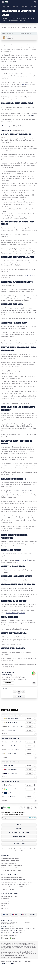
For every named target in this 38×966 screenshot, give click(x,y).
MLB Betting (5, 898)
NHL (33, 914)
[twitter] (24, 808)
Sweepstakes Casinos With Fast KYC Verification (15, 884)
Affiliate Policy (17, 961)
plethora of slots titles (23, 560)
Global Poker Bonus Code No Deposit (11, 865)
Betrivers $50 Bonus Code (8, 863)
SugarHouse (25, 84)
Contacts (8, 961)
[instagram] (31, 808)
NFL (7, 914)
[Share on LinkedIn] (19, 691)
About (19, 824)
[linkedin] (28, 808)
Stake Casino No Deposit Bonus (10, 860)
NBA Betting (5, 901)
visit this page (7, 51)
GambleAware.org (12, 935)
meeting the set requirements (15, 613)
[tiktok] (21, 808)
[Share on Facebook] (23, 691)
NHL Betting (4, 908)
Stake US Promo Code (7, 889)
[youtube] (35, 808)
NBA (15, 914)
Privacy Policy (19, 840)
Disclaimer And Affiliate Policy (19, 832)
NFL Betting (4, 906)
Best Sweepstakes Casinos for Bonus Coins (13, 879)
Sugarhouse (24, 27)
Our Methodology (19, 836)
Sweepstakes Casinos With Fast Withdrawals (13, 887)
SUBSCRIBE (32, 818)
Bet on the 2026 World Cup (9, 896)
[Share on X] (15, 691)
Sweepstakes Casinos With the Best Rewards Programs (16, 882)
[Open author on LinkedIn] (34, 683)
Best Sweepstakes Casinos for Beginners (12, 877)
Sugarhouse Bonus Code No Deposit (11, 870)
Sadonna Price (10, 37)
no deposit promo (30, 275)
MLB (24, 914)
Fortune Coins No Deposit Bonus (10, 868)
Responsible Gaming (19, 844)
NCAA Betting (5, 903)
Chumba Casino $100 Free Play (10, 858)
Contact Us (19, 828)
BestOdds (3, 27)
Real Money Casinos (13, 27)
